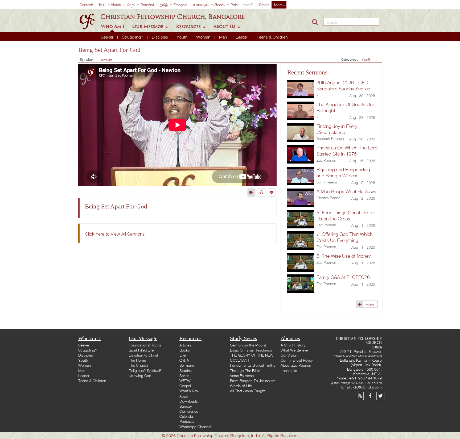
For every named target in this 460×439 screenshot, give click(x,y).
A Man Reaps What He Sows (346, 191)
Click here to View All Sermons (115, 234)
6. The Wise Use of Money (344, 256)
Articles (185, 345)
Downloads (188, 401)
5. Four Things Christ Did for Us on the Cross (346, 215)
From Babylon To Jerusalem (253, 380)
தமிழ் (164, 4)
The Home (137, 360)
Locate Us (289, 370)
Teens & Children (272, 37)
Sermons (186, 365)
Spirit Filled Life (141, 350)
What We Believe (294, 350)
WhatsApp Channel (195, 426)
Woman (204, 37)
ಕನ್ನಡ (131, 4)
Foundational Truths (145, 345)
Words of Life (241, 385)
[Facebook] (371, 396)
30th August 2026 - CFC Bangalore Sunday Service (343, 85)
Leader (242, 37)
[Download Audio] (272, 192)
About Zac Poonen (296, 365)
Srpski (264, 4)
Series (184, 375)
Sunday (185, 406)
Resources (189, 26)
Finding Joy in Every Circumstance (337, 129)
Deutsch (86, 4)
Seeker (107, 37)
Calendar (186, 416)
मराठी (249, 4)
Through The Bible (245, 370)
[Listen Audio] (263, 192)
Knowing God (140, 375)
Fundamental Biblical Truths (252, 365)
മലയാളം (200, 4)
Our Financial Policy (297, 360)
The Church (138, 365)
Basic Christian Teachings (251, 350)
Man (223, 37)
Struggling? (133, 37)
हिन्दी (102, 4)
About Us (225, 26)
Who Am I (113, 26)
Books (184, 350)
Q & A (184, 360)
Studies (185, 370)
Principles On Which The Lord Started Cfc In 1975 (347, 151)
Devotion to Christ (143, 355)
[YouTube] (361, 396)
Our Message (148, 26)
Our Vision (289, 355)
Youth (182, 37)
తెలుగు (219, 4)
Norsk (116, 4)
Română (147, 4)
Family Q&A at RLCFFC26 (343, 277)
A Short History (293, 345)
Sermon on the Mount (248, 345)
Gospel (185, 385)
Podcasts (187, 421)
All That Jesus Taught (247, 390)
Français (180, 4)
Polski (235, 4)
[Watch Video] (253, 192)
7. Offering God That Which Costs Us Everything (345, 237)
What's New (189, 390)
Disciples (160, 37)
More (278, 4)
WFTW (185, 380)
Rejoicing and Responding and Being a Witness (343, 172)
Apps (183, 396)
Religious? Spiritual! (145, 370)
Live (182, 355)
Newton (106, 59)
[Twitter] (381, 396)
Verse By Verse (242, 375)
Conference (188, 411)
